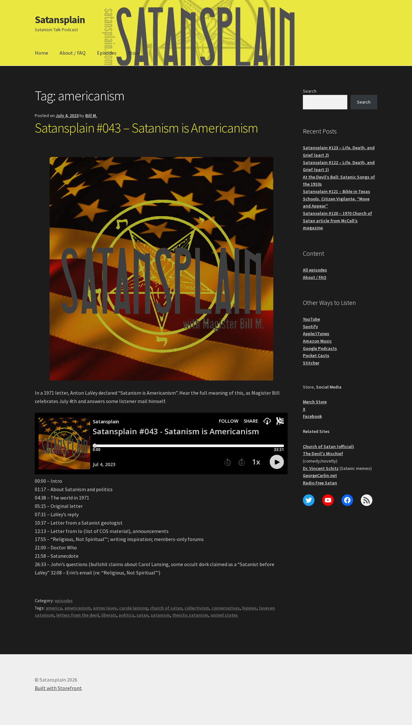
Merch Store (315, 402)
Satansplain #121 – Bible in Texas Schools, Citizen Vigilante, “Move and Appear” (336, 198)
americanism (77, 608)
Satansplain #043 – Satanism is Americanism (146, 127)
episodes (64, 600)
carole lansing (133, 608)
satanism (160, 615)
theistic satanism (190, 615)
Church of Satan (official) (328, 446)
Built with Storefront (58, 688)
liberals (109, 615)
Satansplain (60, 19)
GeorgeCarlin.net (320, 475)
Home (41, 53)
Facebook (312, 416)
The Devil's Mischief (323, 453)
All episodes (315, 270)
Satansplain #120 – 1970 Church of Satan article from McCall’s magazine (337, 220)
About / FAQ (73, 53)
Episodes (107, 53)
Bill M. (91, 115)
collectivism (196, 608)
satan (142, 615)
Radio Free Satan (320, 483)
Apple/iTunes (316, 333)
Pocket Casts (316, 355)
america (54, 608)
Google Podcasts (320, 348)
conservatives (225, 608)
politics (126, 615)
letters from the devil (77, 615)
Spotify (310, 326)
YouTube (311, 319)
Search (309, 91)
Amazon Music (317, 341)
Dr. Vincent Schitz (321, 468)
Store (134, 53)
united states (224, 615)
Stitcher (311, 363)
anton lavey (105, 608)
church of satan (166, 608)
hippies (249, 608)
